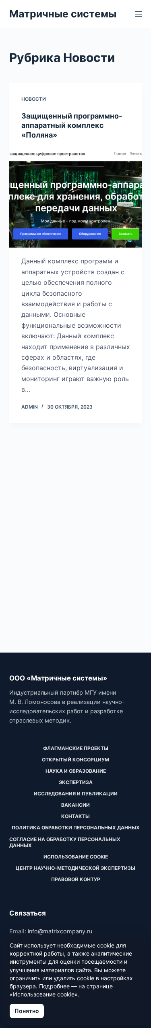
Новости (33, 99)
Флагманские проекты (75, 748)
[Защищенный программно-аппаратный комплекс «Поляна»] (75, 198)
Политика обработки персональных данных (76, 828)
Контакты (75, 816)
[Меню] (138, 14)
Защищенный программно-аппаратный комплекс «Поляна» (71, 125)
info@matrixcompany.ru (60, 931)
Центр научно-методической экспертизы (75, 868)
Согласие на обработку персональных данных (64, 842)
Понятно (26, 1010)
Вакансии (75, 805)
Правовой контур (75, 879)
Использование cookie (75, 857)
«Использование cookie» (44, 994)
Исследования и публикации (76, 794)
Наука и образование (76, 771)
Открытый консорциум (75, 760)
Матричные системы (62, 14)
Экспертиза (76, 782)
